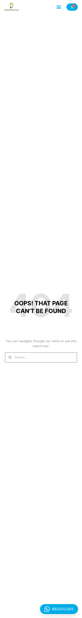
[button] (59, 7)
